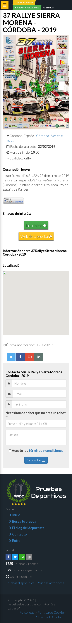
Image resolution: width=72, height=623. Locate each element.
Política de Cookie (51, 612)
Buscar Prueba (25, 2)
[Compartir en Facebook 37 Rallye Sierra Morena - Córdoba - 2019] (20, 357)
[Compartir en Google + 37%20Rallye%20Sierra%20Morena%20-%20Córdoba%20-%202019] (29, 357)
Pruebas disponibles (20, 583)
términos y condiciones (46, 451)
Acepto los (37, 451)
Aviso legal (27, 612)
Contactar (34, 460)
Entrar (50, 8)
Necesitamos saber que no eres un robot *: (36, 415)
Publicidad (42, 617)
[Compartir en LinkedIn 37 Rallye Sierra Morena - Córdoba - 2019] (38, 357)
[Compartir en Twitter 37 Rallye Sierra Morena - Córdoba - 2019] (11, 357)
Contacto (59, 617)
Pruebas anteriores (50, 583)
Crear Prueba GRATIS (28, 8)
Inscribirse (34, 225)
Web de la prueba (34, 236)
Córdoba (42, 136)
